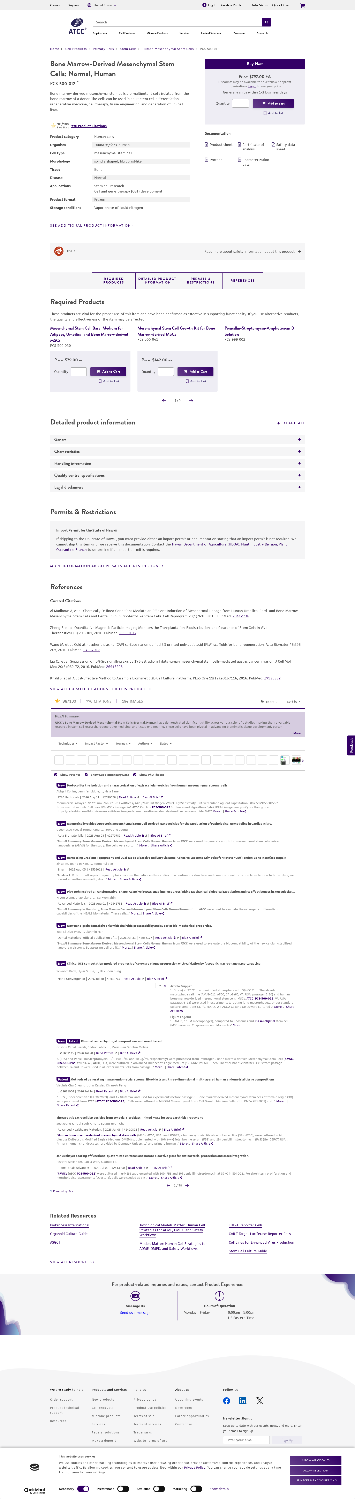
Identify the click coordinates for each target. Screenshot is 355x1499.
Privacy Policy (194, 1467)
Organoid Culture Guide (69, 1233)
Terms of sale (144, 1416)
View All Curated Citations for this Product (99, 689)
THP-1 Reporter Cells (245, 1225)
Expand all (293, 423)
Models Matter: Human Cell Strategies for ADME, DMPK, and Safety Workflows (173, 1246)
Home (54, 49)
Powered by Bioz (62, 1191)
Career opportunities (192, 1416)
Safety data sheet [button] (285, 146)
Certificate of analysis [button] (253, 146)
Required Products (113, 280)
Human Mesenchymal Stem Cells (168, 49)
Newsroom (183, 1408)
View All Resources (71, 1262)
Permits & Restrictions (201, 280)
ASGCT (55, 1242)
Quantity (223, 103)
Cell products (102, 1408)
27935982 (272, 678)
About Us (262, 33)
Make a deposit (104, 1440)
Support (73, 5)
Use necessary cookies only (315, 1480)
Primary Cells (103, 49)
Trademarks (143, 1432)
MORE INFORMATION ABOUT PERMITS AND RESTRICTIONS (105, 566)
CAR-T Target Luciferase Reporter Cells (260, 1233)
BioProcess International (69, 1225)
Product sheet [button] (221, 144)
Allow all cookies (316, 1460)
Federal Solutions (211, 33)
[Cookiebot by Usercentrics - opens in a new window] (35, 1491)
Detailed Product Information (157, 280)
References (243, 280)
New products (103, 1399)
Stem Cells (128, 49)
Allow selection (315, 1470)
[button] (266, 22)
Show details (219, 1489)
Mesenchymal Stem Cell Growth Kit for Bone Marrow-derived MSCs (176, 331)
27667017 (91, 650)
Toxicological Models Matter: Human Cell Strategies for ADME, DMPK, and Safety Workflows (172, 1230)
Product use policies (150, 1408)
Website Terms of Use (150, 1440)
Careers (55, 5)
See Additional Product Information (90, 225)
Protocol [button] (216, 160)
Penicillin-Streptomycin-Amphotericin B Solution (259, 331)
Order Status (259, 5)
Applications (100, 33)
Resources (239, 33)
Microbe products (106, 1416)
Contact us (183, 1424)
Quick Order (280, 5)
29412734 (241, 616)
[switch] (123, 1489)
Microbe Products (157, 33)
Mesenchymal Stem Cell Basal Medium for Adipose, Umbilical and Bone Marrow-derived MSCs (89, 334)
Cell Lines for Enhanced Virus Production (261, 1242)
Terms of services (147, 1424)
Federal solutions (105, 1432)
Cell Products (127, 33)
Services (184, 33)
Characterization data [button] (255, 162)
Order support (61, 1399)
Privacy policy (145, 1399)
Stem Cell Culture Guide (248, 1251)
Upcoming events (189, 1399)
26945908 (114, 666)
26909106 (127, 633)
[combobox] (177, 22)
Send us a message (135, 1312)
